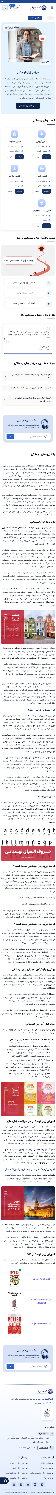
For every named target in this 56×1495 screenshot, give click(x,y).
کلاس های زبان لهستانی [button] (28, 105)
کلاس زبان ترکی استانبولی (15, 1473)
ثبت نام (46, 157)
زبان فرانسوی (27, 588)
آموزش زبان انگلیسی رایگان (40, 1473)
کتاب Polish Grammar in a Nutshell (41, 1301)
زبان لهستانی (35, 17)
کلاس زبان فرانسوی (17, 1478)
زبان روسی (43, 1136)
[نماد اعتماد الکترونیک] (47, 1413)
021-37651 (43, 1447)
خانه (51, 17)
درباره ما (47, 1478)
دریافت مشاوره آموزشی (28, 421)
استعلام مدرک (45, 1468)
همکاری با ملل (45, 1463)
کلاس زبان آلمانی (18, 1468)
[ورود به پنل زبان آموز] (5, 7)
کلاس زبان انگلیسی (17, 1463)
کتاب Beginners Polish (41, 1324)
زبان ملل (42, 514)
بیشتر (37, 156)
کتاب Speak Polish (41, 1279)
